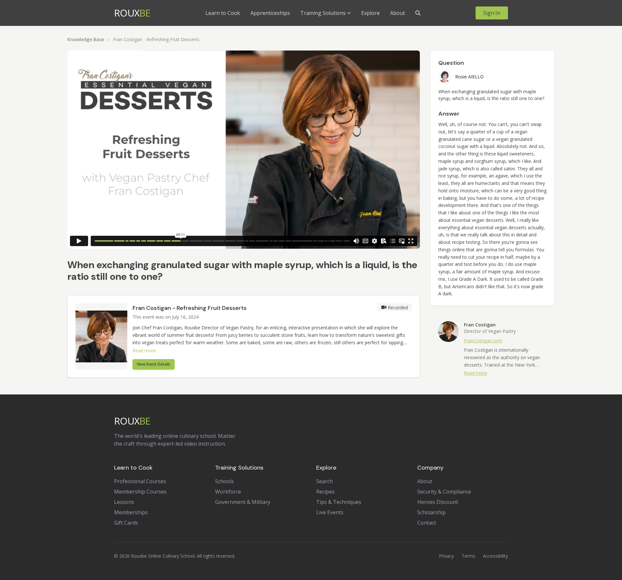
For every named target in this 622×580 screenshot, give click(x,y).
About (397, 13)
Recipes (325, 491)
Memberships (131, 512)
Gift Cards (126, 522)
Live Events (329, 512)
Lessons (124, 502)
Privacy (446, 556)
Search (324, 481)
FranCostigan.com (483, 340)
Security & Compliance (444, 491)
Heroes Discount (437, 502)
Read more (144, 350)
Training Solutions (323, 13)
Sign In (491, 13)
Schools (224, 481)
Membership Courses (140, 491)
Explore (370, 13)
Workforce (228, 491)
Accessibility (495, 556)
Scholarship (431, 512)
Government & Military (242, 502)
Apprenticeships (270, 13)
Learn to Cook (222, 13)
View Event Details (153, 364)
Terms (468, 556)
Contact (426, 522)
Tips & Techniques (338, 502)
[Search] (417, 13)
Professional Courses (140, 481)
